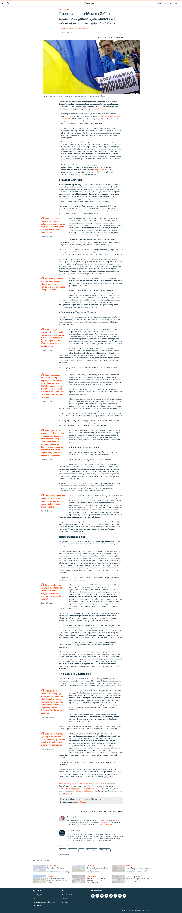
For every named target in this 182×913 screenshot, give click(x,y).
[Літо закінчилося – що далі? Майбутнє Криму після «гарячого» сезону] (78, 879)
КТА (165, 3)
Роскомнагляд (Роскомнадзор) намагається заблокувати (80, 784)
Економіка (50, 876)
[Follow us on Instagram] (111, 896)
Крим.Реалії (117, 820)
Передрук (65, 898)
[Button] (102, 37)
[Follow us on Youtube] (102, 896)
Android (83, 802)
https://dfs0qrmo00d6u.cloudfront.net (89, 789)
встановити (65, 793)
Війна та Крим (51, 866)
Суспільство (64, 9)
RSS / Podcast (37, 906)
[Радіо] (176, 3)
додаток (107, 799)
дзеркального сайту (66, 789)
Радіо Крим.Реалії (104, 822)
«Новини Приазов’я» (99, 109)
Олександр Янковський (67, 28)
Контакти (65, 902)
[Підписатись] (124, 896)
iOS (76, 802)
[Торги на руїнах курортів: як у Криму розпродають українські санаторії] (39, 879)
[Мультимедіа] (170, 3)
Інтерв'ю (129, 866)
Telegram (79, 791)
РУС (159, 3)
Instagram (87, 791)
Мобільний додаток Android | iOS (44, 902)
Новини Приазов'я (82, 28)
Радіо (34, 898)
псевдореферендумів (101, 170)
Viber (96, 791)
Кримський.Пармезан (104, 824)
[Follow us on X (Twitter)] (97, 896)
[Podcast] (120, 896)
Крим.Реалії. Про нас (69, 895)
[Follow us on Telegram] (106, 896)
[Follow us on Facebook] (93, 896)
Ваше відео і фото (38, 895)
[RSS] (115, 896)
